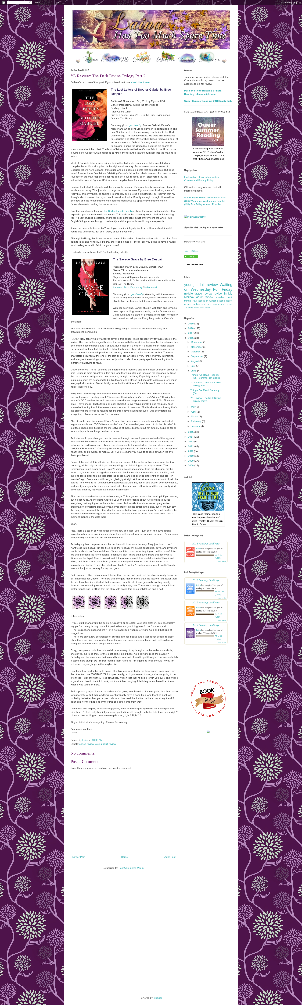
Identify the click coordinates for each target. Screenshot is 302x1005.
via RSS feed (192, 251)
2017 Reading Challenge (206, 580)
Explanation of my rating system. (202, 177)
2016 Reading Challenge (206, 602)
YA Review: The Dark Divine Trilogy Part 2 (205, 384)
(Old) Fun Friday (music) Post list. (202, 204)
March (195, 416)
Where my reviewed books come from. (205, 197)
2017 (191, 333)
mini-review (218, 304)
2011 (191, 451)
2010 (191, 455)
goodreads (135, 125)
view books (222, 561)
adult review (204, 297)
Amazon (117, 287)
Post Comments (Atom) (132, 867)
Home (124, 856)
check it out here (140, 82)
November (197, 346)
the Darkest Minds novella (118, 211)
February (196, 421)
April (194, 411)
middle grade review (198, 293)
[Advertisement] (151, 907)
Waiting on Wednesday (208, 287)
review (218, 293)
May (193, 406)
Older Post (169, 856)
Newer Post (78, 856)
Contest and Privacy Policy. (199, 180)
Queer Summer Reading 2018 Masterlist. (208, 101)
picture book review (202, 308)
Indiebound (150, 287)
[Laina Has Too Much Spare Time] (191, 257)
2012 (191, 446)
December (197, 342)
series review (86, 743)
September (197, 356)
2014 (191, 436)
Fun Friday (222, 289)
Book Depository (133, 287)
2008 (191, 465)
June (194, 370)
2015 (191, 432)
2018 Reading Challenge (206, 543)
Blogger (157, 997)
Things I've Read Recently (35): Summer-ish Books (205, 376)
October (196, 351)
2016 (191, 338)
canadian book (223, 297)
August (195, 361)
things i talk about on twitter (200, 300)
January (196, 426)
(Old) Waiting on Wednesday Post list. (205, 201)
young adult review (105, 743)
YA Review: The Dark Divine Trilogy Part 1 (205, 399)
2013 (191, 441)
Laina (198, 548)
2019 (191, 323)
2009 (191, 460)
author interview (202, 304)
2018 (191, 328)
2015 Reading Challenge (206, 625)
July (193, 366)
